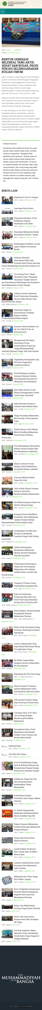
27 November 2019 (18, 577)
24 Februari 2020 (13, 53)
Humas (8, 50)
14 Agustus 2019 (29, 871)
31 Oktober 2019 (18, 724)
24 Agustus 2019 (30, 804)
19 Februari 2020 (30, 211)
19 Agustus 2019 (30, 832)
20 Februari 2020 (30, 200)
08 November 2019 (30, 705)
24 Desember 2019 (19, 440)
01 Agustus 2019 (17, 900)
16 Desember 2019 (32, 454)
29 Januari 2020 (17, 288)
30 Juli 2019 (15, 911)
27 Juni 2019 (16, 941)
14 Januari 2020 (17, 354)
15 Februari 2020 (30, 226)
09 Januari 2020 (29, 409)
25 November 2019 (29, 588)
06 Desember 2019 (18, 525)
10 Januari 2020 (17, 398)
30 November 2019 (18, 558)
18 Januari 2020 (17, 335)
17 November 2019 (19, 668)
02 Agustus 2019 (30, 882)
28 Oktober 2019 (24, 757)
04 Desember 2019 (19, 542)
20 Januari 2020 (17, 321)
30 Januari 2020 (17, 268)
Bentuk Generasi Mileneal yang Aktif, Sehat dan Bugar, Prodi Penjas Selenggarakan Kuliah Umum (20, 65)
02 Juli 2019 (15, 925)
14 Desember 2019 (30, 483)
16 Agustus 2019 (29, 857)
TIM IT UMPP (13, 1006)
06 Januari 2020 (27, 424)
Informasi (18, 50)
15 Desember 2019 (18, 472)
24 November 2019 (24, 605)
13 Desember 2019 (15, 497)
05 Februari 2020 (30, 237)
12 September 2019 (18, 790)
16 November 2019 (30, 694)
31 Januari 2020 (17, 252)
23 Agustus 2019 (30, 818)
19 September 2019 (18, 773)
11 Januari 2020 (17, 384)
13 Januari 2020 (17, 368)
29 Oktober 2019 (19, 740)
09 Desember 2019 (30, 508)
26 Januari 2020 (23, 304)
